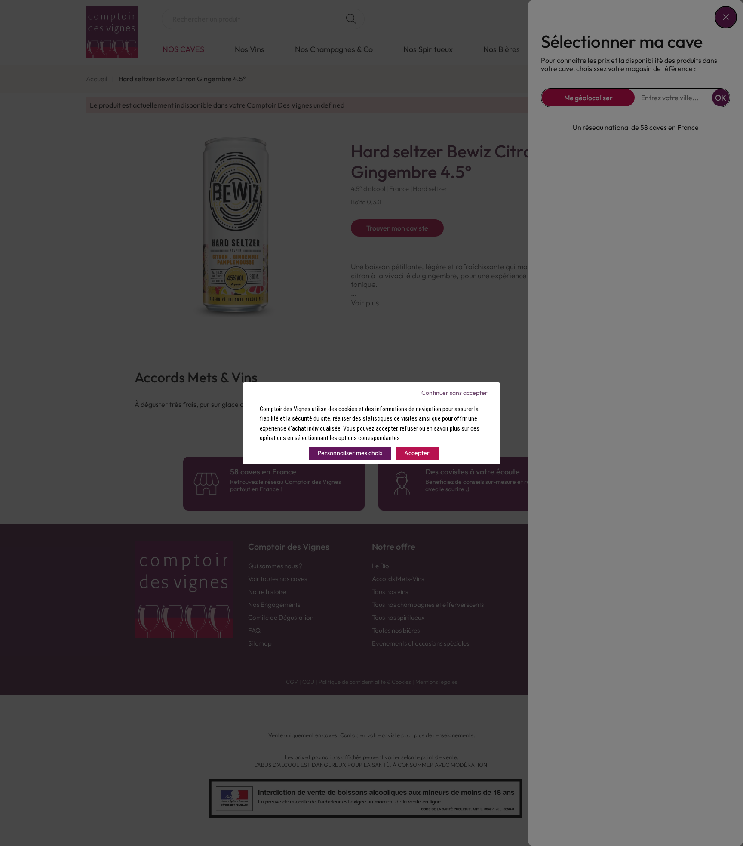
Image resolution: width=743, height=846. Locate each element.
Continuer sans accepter (454, 393)
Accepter (417, 453)
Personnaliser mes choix (350, 453)
